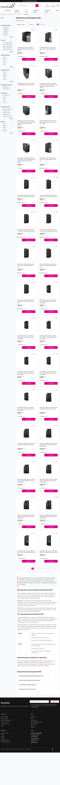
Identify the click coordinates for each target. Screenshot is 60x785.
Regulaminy (3, 730)
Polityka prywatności (5, 740)
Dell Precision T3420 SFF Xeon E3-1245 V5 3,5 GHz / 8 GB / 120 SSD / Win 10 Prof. (26, 196)
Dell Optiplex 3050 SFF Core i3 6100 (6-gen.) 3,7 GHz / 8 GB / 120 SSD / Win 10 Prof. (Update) (25, 409)
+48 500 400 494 (34, 742)
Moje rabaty (33, 725)
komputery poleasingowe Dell (34, 660)
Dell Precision (20, 608)
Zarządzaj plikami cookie (5, 741)
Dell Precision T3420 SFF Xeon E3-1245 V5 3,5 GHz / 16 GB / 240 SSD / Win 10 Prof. (25, 301)
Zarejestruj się (33, 716)
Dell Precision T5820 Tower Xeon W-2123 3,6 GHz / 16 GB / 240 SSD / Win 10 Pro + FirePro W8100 (48, 445)
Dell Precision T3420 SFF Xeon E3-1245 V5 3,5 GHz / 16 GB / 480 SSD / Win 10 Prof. (48, 266)
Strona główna (3, 14)
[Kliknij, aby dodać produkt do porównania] (32, 30)
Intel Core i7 (46, 617)
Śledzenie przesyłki (4, 718)
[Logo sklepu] (8, 5)
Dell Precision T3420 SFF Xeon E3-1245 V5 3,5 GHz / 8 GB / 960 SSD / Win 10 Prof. (49, 230)
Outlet (57, 10)
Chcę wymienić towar (5, 723)
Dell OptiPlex (20, 600)
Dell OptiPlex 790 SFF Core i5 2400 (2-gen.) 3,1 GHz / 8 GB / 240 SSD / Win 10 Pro (48, 49)
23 (55, 568)
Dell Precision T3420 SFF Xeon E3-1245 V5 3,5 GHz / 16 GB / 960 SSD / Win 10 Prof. (25, 266)
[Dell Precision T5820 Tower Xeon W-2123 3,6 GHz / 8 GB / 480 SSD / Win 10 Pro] (26, 433)
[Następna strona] (58, 569)
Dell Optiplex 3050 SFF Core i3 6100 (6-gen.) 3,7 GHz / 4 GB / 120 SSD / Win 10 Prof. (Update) (48, 301)
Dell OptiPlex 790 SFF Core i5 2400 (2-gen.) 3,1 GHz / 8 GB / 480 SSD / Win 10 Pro (48, 159)
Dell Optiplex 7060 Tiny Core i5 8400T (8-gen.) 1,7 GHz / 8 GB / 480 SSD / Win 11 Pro (49, 551)
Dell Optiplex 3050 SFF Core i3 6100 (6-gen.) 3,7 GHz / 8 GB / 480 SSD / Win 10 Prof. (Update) (25, 373)
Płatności (2, 736)
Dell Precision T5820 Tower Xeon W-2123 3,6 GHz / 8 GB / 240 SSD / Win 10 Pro (48, 408)
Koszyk (32, 718)
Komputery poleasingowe (11, 14)
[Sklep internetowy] (55, 749)
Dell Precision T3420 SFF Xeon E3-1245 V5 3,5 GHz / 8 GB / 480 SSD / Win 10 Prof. (26, 230)
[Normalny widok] (38, 24)
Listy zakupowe (34, 720)
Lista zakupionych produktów (36, 721)
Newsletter (5, 703)
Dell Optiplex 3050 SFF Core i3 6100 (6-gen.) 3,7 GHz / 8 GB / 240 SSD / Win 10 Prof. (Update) (48, 373)
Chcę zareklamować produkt (6, 720)
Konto (32, 714)
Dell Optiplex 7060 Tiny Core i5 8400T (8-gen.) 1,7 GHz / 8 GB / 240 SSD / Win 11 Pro (26, 551)
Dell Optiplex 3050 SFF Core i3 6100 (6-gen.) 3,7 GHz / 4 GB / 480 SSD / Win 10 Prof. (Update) (48, 337)
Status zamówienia (4, 716)
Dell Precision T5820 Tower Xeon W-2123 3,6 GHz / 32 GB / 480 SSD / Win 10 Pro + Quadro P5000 (26, 516)
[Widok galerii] (44, 24)
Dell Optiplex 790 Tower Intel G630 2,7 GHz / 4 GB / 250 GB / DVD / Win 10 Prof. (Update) (25, 49)
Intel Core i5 (40, 617)
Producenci (20, 14)
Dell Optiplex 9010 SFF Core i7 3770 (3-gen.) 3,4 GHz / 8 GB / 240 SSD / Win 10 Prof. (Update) (48, 122)
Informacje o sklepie (5, 733)
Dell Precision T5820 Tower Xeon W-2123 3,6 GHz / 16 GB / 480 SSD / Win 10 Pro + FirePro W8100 (26, 481)
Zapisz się (55, 701)
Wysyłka (2, 734)
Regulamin (3, 738)
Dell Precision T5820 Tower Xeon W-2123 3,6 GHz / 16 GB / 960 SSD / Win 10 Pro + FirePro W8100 (48, 481)
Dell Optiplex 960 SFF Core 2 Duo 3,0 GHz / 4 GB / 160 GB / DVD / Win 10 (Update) (26, 84)
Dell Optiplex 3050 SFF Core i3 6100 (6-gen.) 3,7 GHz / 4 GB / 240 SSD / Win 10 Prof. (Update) (25, 337)
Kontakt (2, 725)
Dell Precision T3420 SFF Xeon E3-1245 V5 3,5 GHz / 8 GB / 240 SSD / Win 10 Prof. (49, 196)
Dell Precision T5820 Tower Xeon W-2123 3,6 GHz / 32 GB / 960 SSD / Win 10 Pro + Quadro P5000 (48, 516)
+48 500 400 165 (34, 736)
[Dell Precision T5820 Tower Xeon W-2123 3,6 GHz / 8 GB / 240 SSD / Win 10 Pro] (48, 397)
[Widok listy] (41, 24)
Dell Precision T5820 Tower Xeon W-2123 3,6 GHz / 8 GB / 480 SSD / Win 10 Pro (26, 444)
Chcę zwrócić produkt (5, 721)
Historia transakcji (34, 723)
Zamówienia (3, 714)
